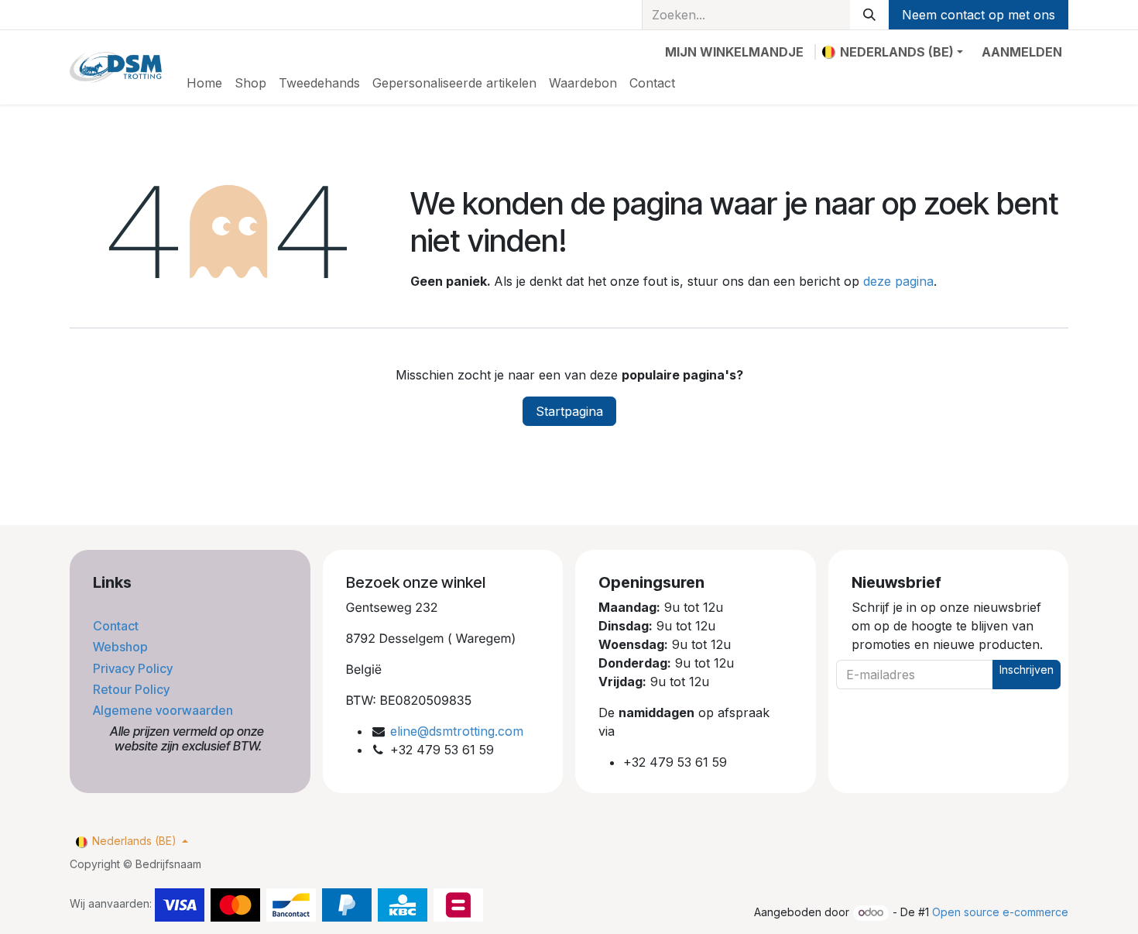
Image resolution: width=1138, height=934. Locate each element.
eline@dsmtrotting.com (456, 731)
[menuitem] (204, 82)
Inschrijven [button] (1026, 669)
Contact (117, 626)
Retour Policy (133, 689)
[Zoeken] (869, 14)
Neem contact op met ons (978, 14)
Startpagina (569, 411)
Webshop (122, 646)
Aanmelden (1022, 52)
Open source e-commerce (1000, 912)
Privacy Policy (134, 668)
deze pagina (898, 281)
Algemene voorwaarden (164, 710)
